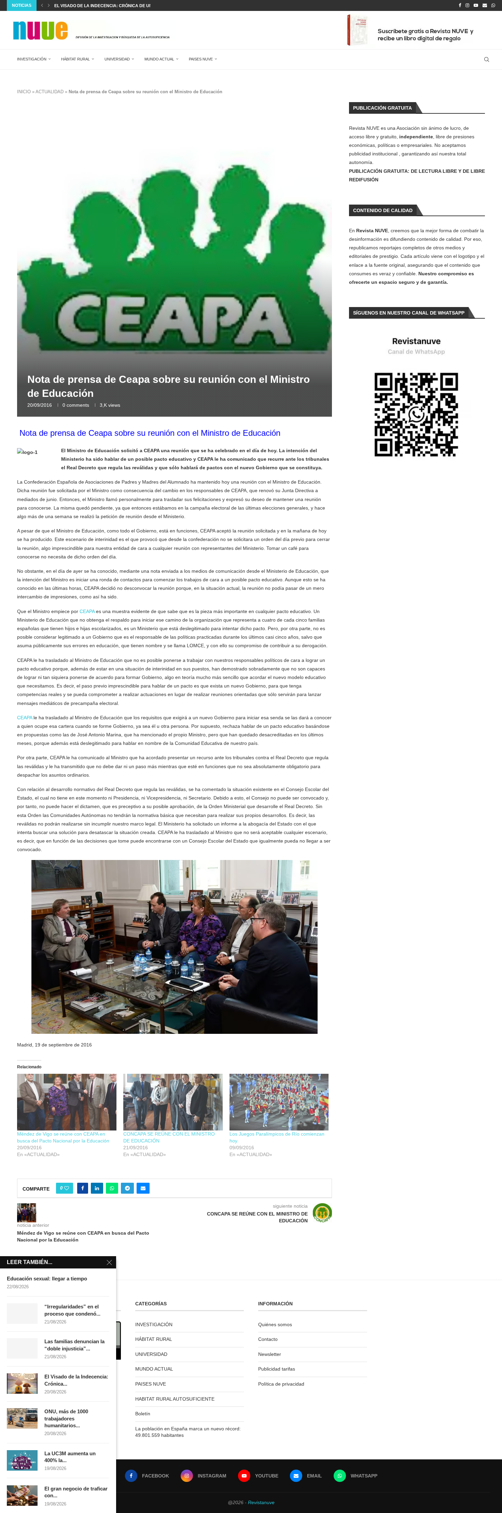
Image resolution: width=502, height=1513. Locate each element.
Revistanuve (261, 1502)
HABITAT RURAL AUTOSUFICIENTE (174, 1399)
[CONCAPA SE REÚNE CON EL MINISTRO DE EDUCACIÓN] (173, 1102)
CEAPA (87, 611)
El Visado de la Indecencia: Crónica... (76, 1380)
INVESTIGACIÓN (31, 59)
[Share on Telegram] (127, 1188)
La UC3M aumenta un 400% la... (70, 1456)
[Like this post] (66, 1188)
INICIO (24, 91)
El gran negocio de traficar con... (76, 1492)
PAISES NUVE (201, 59)
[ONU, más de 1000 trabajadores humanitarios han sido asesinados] (22, 1418)
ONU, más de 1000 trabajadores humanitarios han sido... (119, 5)
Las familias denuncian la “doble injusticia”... (74, 1344)
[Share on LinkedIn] (97, 1188)
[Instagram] (467, 5)
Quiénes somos (275, 1324)
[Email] (485, 5)
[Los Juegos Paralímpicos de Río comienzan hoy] (279, 1102)
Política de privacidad (281, 1384)
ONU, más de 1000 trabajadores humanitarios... (66, 1418)
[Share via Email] (143, 1188)
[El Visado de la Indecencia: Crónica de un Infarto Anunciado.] (22, 1383)
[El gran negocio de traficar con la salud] (22, 1495)
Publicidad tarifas (276, 1369)
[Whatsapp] (493, 5)
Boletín (142, 1413)
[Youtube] (476, 5)
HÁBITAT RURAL (75, 59)
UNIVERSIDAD (117, 59)
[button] (42, 5)
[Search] (486, 59)
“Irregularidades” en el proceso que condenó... (72, 1310)
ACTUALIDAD (50, 91)
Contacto (268, 1339)
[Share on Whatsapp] (112, 1188)
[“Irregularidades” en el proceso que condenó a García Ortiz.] (22, 1313)
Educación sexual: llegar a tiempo (47, 1278)
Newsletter (269, 1354)
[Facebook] (460, 5)
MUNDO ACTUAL (159, 59)
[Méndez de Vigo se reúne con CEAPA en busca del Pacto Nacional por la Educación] (66, 1102)
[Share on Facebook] (82, 1188)
